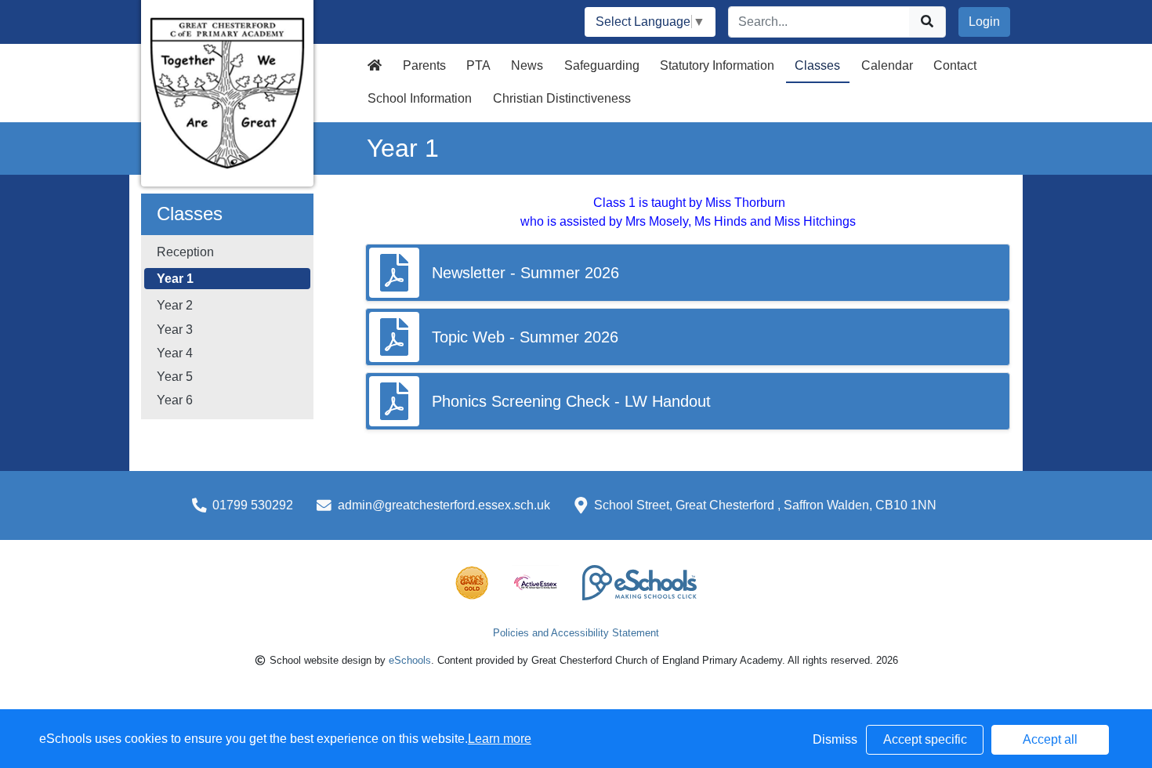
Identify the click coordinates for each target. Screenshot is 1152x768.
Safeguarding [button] (601, 65)
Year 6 (175, 400)
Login (984, 21)
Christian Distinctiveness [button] (562, 98)
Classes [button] (817, 65)
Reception (185, 252)
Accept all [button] (1050, 739)
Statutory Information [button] (717, 65)
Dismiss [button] (835, 739)
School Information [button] (420, 98)
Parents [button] (424, 65)
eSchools (410, 660)
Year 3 (175, 329)
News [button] (527, 65)
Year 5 (175, 376)
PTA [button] (478, 65)
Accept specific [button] (925, 739)
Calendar (887, 65)
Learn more (499, 738)
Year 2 (175, 305)
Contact (954, 65)
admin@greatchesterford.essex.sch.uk (444, 505)
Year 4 (175, 353)
